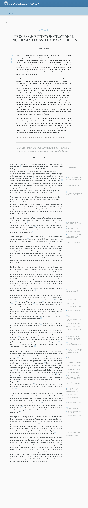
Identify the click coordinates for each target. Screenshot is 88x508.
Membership (27, 9)
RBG (61, 9)
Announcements (51, 9)
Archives (68, 9)
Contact (10, 13)
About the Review (13, 9)
